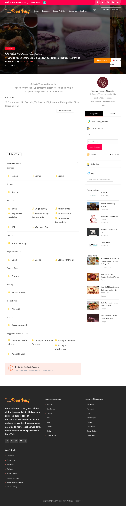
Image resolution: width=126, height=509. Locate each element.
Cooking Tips (105, 267)
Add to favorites (115, 62)
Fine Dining (105, 196)
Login (94, 10)
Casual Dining (91, 431)
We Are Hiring (12, 487)
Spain (49, 431)
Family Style (91, 418)
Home (36, 11)
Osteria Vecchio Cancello (102, 91)
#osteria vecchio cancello (100, 179)
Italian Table (105, 242)
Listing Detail (93, 113)
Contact (112, 113)
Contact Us (73, 11)
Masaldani (104, 192)
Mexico (49, 427)
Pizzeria (89, 422)
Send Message (95, 147)
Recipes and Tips (59, 11)
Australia (50, 404)
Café (88, 413)
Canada (49, 413)
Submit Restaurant (111, 10)
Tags (92, 174)
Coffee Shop (91, 435)
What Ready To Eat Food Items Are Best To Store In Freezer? (110, 261)
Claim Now (95, 164)
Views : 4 (41, 66)
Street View (14, 154)
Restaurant (45, 11)
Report (31, 66)
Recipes (103, 280)
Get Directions (26, 62)
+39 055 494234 (97, 129)
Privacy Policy (12, 473)
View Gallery (103, 60)
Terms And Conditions (15, 482)
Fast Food (90, 409)
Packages (10, 469)
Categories (10, 456)
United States (51, 435)
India (48, 418)
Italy (93, 122)
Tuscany (98, 122)
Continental (91, 427)
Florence (105, 122)
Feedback (83, 11)
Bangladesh (51, 409)
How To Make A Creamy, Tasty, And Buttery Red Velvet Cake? (110, 290)
